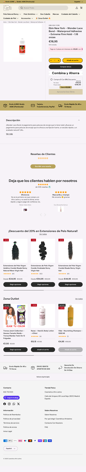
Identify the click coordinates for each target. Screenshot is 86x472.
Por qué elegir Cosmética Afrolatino (58, 419)
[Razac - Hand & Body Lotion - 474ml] (43, 316)
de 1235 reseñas (41, 187)
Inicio (5, 22)
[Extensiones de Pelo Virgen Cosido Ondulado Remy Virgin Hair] (43, 251)
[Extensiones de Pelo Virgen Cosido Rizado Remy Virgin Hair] (70, 251)
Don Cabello (45, 14)
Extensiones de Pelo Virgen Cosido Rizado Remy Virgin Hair (69, 268)
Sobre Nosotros (51, 415)
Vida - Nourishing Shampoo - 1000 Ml (70, 332)
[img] (43, 184)
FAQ (46, 427)
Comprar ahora (65, 67)
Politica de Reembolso (11, 415)
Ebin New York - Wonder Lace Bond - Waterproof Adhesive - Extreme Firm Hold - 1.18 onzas (35, 22)
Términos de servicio (11, 423)
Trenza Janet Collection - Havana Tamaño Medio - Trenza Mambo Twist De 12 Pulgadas (14, 334)
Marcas (56, 14)
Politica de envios (10, 427)
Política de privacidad (11, 419)
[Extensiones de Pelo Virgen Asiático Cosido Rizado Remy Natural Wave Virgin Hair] (15, 251)
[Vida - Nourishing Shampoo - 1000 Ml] (70, 316)
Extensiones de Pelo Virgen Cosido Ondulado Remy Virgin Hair (42, 268)
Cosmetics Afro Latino (14, 458)
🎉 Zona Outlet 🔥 (43, 18)
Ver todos (43, 234)
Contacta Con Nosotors (54, 423)
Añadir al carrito (72, 60)
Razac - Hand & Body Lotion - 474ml (42, 332)
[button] (81, 8)
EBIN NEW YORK (54, 25)
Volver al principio (43, 377)
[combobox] (43, 8)
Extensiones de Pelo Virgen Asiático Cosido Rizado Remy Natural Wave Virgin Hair (15, 268)
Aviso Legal (7, 431)
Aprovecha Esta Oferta (65, 92)
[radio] (66, 82)
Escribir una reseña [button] (43, 166)
